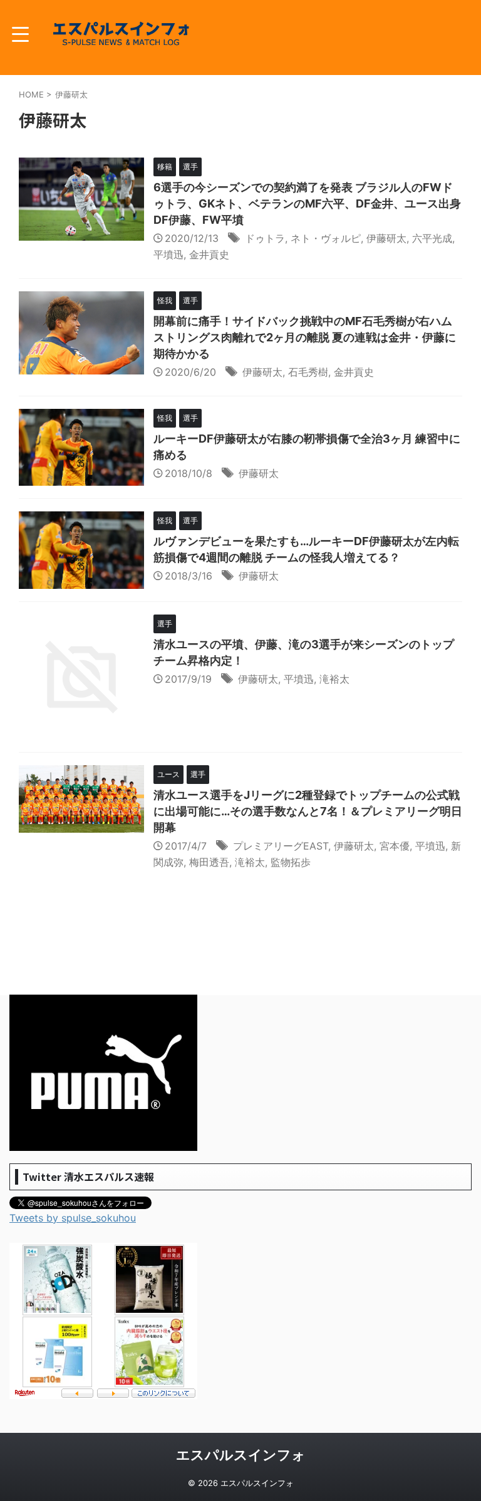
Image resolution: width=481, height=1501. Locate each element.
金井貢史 (209, 254)
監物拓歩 (291, 862)
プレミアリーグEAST (280, 846)
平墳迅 (168, 254)
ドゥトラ (265, 238)
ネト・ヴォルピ (326, 238)
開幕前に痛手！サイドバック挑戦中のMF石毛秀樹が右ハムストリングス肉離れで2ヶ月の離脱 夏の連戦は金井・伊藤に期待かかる (304, 337)
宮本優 (395, 846)
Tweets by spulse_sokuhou (72, 1218)
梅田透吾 (209, 862)
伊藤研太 (386, 238)
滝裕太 (334, 679)
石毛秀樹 (308, 372)
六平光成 (432, 238)
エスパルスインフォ (241, 1455)
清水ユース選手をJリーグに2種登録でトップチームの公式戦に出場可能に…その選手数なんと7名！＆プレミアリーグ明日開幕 (307, 811)
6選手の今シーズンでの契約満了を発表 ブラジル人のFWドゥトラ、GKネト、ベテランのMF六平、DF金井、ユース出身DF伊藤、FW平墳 (307, 203)
